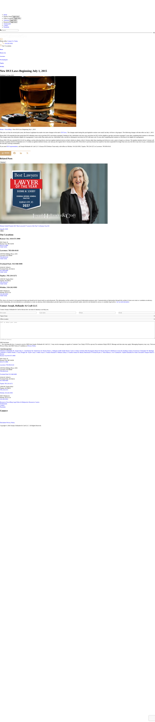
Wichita (2, 393)
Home (1, 129)
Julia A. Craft (23, 351)
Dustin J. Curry (16, 352)
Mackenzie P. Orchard (90, 352)
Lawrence (3, 365)
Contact (2, 405)
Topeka (2, 383)
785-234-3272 (4, 282)
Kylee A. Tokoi (101, 352)
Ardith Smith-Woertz (64, 351)
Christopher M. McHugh (147, 351)
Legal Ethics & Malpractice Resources (24, 402)
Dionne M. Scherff (32, 351)
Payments (2, 407)
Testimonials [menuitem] (7, 24)
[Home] (22, 5)
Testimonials (3, 404)
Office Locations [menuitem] (8, 18)
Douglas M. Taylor (26, 352)
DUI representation (12, 146)
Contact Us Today (12, 41)
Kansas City (3, 355)
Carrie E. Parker (74, 351)
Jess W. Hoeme (42, 351)
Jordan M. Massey (78, 352)
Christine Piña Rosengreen (87, 351)
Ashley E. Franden (67, 352)
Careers (37, 402)
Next (2, 230)
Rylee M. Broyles (100, 351)
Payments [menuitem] (6, 27)
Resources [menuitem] (6, 22)
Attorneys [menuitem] (6, 20)
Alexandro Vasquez (143, 352)
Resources (3, 402)
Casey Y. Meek (36, 352)
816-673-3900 (4, 245)
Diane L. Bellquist (52, 351)
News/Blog (8, 129)
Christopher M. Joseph (12, 351)
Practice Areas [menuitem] (8, 16)
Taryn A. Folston (45, 352)
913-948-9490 (4, 270)
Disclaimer (3, 422)
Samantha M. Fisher (132, 352)
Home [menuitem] (5, 14)
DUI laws (64, 132)
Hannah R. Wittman (56, 352)
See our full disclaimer (123, 302)
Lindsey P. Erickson (133, 351)
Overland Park (4, 374)
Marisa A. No (110, 352)
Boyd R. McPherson (111, 351)
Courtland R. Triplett (120, 352)
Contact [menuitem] (6, 25)
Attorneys (3, 351)
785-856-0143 (4, 257)
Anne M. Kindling (122, 351)
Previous (3, 162)
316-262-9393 (9, 43)
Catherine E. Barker (5, 352)
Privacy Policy (32, 346)
